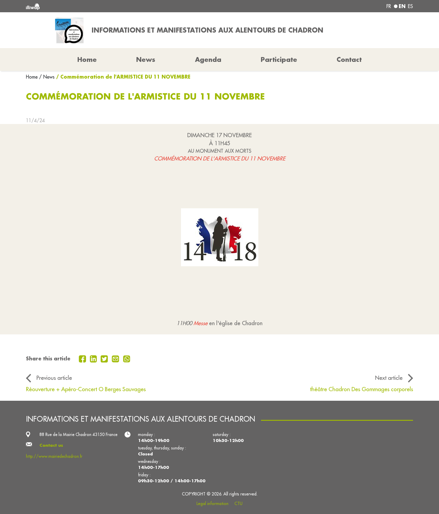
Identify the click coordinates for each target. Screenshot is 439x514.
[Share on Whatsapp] (127, 358)
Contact (349, 59)
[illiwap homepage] (104, 6)
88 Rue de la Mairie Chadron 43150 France (78, 434)
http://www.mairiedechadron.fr (54, 456)
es (410, 6)
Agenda (208, 59)
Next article (389, 377)
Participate (279, 59)
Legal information (212, 503)
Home (32, 77)
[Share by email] (116, 358)
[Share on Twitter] (104, 358)
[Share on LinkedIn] (94, 358)
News (145, 59)
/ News (47, 77)
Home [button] (87, 59)
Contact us (51, 445)
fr (388, 6)
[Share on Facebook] (83, 358)
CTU (238, 503)
